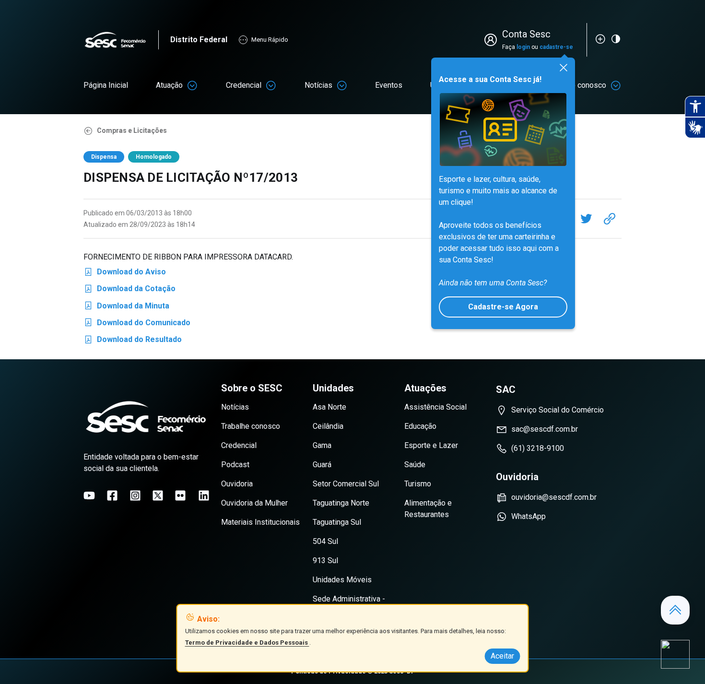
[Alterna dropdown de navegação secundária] (192, 85)
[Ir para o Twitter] (158, 495)
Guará (322, 464)
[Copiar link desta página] (609, 218)
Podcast (235, 464)
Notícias (318, 85)
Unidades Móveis (342, 579)
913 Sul (325, 560)
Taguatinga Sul (337, 522)
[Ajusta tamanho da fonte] (600, 39)
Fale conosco (583, 85)
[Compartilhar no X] (586, 218)
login (523, 47)
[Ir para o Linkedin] (204, 495)
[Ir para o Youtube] (89, 495)
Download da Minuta (126, 307)
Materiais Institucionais (260, 522)
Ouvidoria (237, 483)
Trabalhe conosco (250, 426)
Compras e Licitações (132, 130)
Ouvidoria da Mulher (254, 502)
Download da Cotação (129, 290)
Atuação (169, 85)
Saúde (414, 464)
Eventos (388, 85)
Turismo (417, 483)
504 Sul (325, 541)
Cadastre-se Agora (503, 306)
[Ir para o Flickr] (180, 495)
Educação (420, 426)
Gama (322, 445)
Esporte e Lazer (431, 445)
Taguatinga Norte (341, 502)
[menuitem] (105, 85)
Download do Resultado (132, 341)
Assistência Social (435, 407)
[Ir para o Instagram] (135, 495)
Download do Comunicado (136, 324)
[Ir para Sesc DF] (120, 40)
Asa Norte (329, 407)
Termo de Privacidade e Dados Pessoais (247, 642)
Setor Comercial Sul (346, 483)
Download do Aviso (124, 273)
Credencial (243, 85)
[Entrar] (492, 40)
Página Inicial (105, 85)
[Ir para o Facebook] (112, 495)
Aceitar (502, 655)
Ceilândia (328, 426)
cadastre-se (556, 47)
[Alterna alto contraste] (616, 39)
